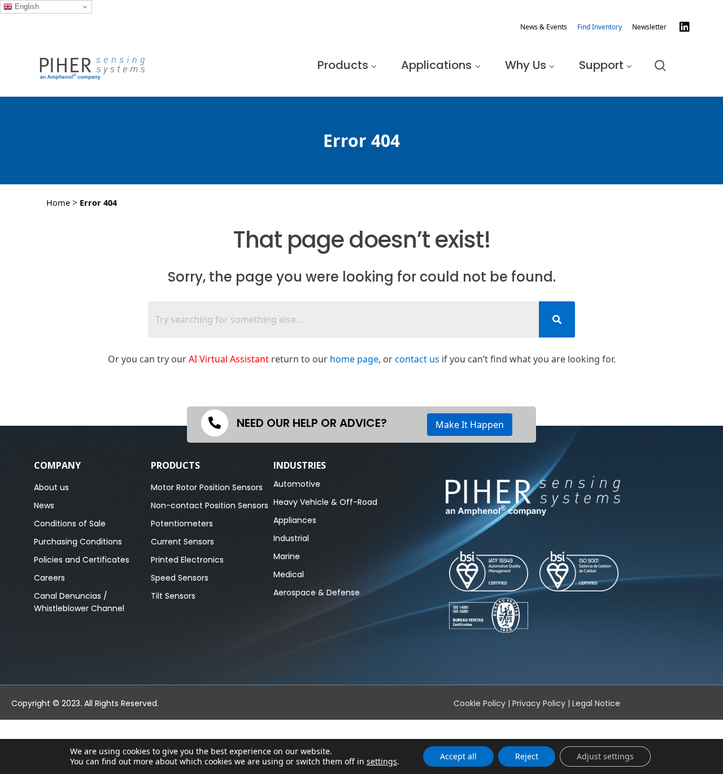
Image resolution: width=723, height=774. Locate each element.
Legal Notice (596, 703)
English (25, 6)
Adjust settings (605, 756)
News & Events (543, 27)
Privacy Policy (538, 703)
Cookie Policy (480, 703)
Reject (526, 756)
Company (57, 465)
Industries (299, 465)
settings (382, 761)
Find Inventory (599, 27)
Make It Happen (469, 424)
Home (58, 202)
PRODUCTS (175, 465)
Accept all (458, 756)
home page (354, 359)
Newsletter (649, 27)
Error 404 (98, 202)
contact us (417, 359)
